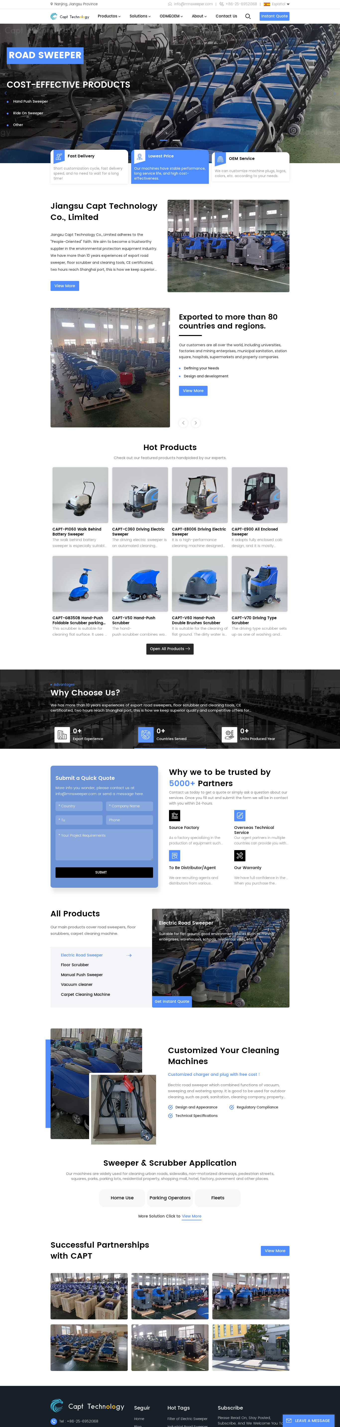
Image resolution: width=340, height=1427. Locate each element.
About (197, 16)
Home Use (122, 1198)
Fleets (218, 1198)
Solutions (138, 16)
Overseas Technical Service (254, 830)
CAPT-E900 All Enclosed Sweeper (255, 532)
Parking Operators (170, 1198)
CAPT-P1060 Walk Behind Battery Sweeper (77, 532)
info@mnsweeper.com (193, 4)
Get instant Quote (172, 1002)
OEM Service (242, 158)
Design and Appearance (196, 1107)
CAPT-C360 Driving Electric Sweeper (138, 532)
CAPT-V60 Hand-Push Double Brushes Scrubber (196, 621)
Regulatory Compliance (257, 1107)
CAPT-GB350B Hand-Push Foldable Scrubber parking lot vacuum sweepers (78, 621)
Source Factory (184, 828)
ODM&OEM (169, 16)
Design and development (206, 368)
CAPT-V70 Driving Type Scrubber (254, 621)
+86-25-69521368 (241, 4)
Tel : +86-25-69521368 (78, 1421)
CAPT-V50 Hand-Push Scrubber (133, 621)
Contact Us (226, 16)
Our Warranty (247, 868)
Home (139, 1419)
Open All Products (167, 649)
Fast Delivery (81, 156)
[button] (164, 140)
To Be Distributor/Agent (192, 868)
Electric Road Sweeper (186, 923)
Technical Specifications (196, 1116)
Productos (107, 16)
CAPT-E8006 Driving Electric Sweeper (199, 532)
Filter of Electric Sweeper (188, 1419)
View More (65, 286)
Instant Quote (274, 16)
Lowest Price (161, 156)
